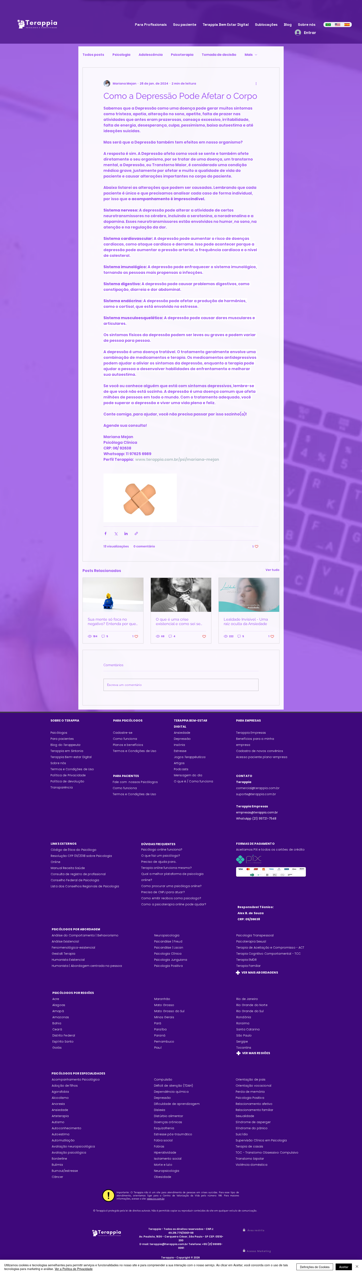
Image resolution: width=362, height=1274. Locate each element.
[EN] (337, 24)
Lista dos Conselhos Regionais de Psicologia (85, 886)
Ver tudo (272, 570)
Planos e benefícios (128, 745)
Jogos (190, 757)
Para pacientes (62, 739)
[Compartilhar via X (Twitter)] (116, 533)
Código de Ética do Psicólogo (73, 850)
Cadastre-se (123, 733)
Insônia (179, 745)
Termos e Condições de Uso (72, 769)
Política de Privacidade (68, 775)
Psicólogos (58, 733)
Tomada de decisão (219, 55)
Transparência (61, 787)
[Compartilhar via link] (136, 533)
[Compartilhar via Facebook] (105, 533)
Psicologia (121, 55)
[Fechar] (356, 1267)
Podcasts (181, 769)
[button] (256, 1230)
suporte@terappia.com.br (256, 794)
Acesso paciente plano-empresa (261, 757)
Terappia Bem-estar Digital (71, 757)
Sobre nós (58, 763)
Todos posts (93, 55)
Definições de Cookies (315, 1267)
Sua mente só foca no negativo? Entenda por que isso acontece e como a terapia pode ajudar (112, 621)
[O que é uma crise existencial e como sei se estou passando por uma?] (181, 595)
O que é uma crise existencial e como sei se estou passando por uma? (179, 621)
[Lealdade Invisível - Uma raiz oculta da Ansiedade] (249, 595)
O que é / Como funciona (193, 781)
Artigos (179, 763)
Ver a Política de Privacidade (74, 1269)
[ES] (347, 24)
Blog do (65, 745)
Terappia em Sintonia (66, 751)
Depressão (182, 739)
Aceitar (343, 1267)
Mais (249, 55)
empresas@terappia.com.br (257, 812)
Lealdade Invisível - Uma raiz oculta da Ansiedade (246, 621)
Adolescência (151, 55)
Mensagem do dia (188, 775)
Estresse (180, 751)
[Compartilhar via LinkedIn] (126, 533)
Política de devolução (67, 781)
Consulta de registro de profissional (78, 874)
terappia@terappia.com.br (169, 1244)
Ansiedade (182, 733)
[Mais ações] (256, 83)
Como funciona (125, 788)
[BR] (328, 24)
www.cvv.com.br (155, 1198)
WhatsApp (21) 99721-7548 (256, 818)
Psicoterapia (182, 55)
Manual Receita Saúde (68, 868)
